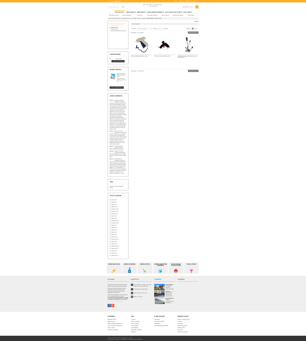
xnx (110, 186)
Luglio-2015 (114, 204)
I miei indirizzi (157, 323)
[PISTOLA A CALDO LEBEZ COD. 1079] (164, 45)
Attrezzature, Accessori (114, 15)
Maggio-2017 (114, 227)
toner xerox (113, 186)
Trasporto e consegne (136, 329)
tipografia (121, 186)
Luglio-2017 (114, 232)
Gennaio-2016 (115, 213)
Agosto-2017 (114, 234)
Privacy (131, 337)
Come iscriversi (134, 325)
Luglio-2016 (114, 218)
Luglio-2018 (114, 243)
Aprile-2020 (114, 253)
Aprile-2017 (114, 225)
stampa (111, 187)
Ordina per (134, 28)
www (171, 291)
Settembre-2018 (115, 246)
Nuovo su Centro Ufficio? (184, 319)
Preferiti (183, 1)
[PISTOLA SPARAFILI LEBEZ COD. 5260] (141, 45)
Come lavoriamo (135, 323)
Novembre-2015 (115, 209)
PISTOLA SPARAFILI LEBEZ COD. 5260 (139, 56)
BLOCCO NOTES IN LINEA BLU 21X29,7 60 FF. (121, 75)
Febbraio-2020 (115, 248)
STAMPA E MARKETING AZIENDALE (155, 12)
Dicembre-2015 (115, 211)
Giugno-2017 (114, 229)
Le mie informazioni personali (161, 325)
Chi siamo (133, 319)
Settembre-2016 (115, 220)
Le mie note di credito (159, 321)
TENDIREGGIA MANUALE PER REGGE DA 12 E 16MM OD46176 (187, 56)
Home (177, 1)
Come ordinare (134, 327)
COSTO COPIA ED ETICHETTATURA (173, 12)
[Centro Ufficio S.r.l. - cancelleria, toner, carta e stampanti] (153, 5)
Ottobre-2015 (114, 206)
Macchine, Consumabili (178, 15)
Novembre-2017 (115, 239)
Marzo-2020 (114, 250)
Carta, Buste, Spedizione (152, 15)
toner (118, 186)
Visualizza (155, 28)
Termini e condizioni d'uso (123, 337)
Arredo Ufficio (141, 12)
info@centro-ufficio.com (142, 292)
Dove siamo (180, 323)
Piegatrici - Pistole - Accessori (139, 18)
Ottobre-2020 (114, 255)
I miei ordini (157, 319)
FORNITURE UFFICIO (119, 12)
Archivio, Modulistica (126, 15)
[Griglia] (192, 29)
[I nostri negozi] (118, 58)
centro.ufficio (139, 296)
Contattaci (180, 329)
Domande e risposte (182, 325)
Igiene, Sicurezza (165, 15)
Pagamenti (133, 331)
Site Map (109, 337)
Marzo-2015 (114, 199)
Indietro (196, 21)
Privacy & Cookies (135, 321)
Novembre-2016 (115, 222)
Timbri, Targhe (191, 15)
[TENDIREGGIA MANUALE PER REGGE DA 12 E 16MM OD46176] (187, 45)
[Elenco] (196, 29)
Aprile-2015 (114, 202)
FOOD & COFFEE (187, 12)
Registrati (190, 1)
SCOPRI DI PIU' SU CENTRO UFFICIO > (115, 301)
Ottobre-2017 (114, 236)
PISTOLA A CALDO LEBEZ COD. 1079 (162, 56)
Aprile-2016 (114, 216)
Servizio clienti (181, 327)
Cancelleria (139, 15)
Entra (196, 1)
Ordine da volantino (183, 331)
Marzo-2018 (114, 241)
